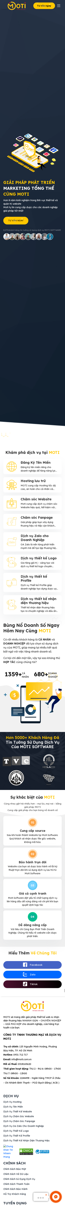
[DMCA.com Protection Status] (26, 1151)
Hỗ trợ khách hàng (14, 1194)
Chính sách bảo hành (15, 1189)
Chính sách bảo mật (14, 1169)
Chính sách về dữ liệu (15, 1174)
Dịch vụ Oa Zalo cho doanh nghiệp (23, 1126)
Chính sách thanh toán (16, 1184)
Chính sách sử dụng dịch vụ (19, 1179)
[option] (16, 770)
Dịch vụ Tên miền (13, 1106)
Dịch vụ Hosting (12, 1101)
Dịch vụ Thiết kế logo (16, 1130)
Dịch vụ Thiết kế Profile (16, 1135)
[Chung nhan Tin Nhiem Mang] (10, 1152)
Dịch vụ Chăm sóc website (18, 1116)
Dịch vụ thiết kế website (17, 1111)
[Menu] (59, 5)
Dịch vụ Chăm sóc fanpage (19, 1121)
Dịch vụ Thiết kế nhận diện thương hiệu (26, 1140)
